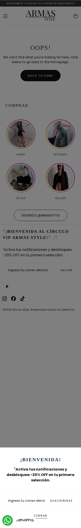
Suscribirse (61, 501)
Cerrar (40, 516)
